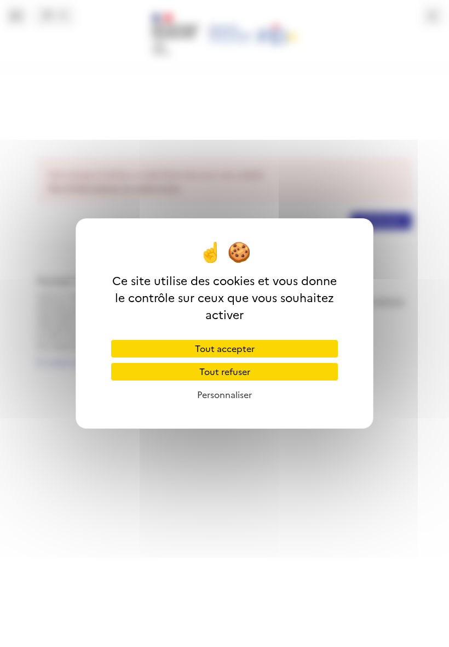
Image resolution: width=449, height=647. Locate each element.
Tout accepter (225, 348)
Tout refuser (224, 371)
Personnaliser (224, 394)
